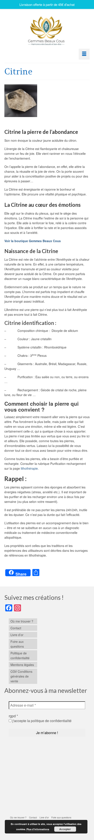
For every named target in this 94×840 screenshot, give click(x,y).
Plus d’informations (37, 829)
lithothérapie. (29, 468)
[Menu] (84, 54)
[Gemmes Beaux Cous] (47, 29)
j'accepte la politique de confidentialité (41, 720)
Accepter (65, 829)
